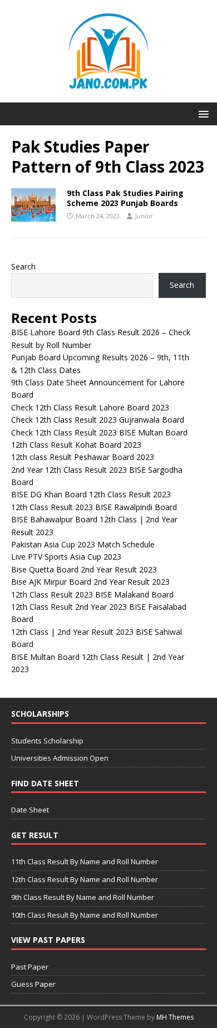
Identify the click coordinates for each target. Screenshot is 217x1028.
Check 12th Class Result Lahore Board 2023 (90, 407)
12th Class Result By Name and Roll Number (84, 879)
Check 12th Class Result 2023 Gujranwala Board (97, 419)
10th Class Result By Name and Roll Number (84, 915)
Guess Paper (33, 984)
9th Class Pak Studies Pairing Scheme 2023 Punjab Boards (125, 198)
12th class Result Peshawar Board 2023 (82, 457)
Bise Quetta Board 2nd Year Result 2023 (84, 569)
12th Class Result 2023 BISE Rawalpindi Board (94, 507)
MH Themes (175, 1017)
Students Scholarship (47, 741)
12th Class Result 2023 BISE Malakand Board (92, 594)
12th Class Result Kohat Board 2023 (76, 444)
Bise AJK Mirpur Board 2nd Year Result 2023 (90, 581)
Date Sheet (30, 810)
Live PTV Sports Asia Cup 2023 (66, 556)
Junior (144, 216)
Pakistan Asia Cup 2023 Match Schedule (83, 544)
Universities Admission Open (59, 758)
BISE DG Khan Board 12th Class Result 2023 (91, 494)
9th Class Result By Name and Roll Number (82, 897)
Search (23, 266)
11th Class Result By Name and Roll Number (84, 861)
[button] (201, 113)
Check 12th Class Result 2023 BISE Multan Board (99, 432)
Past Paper (29, 967)
